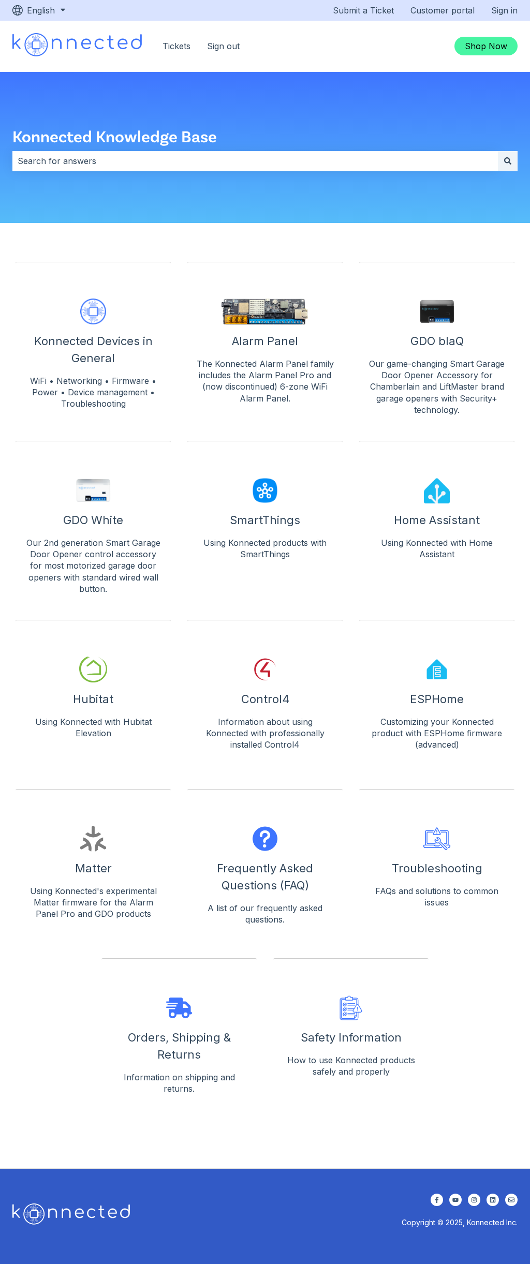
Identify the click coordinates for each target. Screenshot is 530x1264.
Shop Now (486, 46)
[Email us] (511, 1200)
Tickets (176, 46)
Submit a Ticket (363, 10)
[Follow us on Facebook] (437, 1200)
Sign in (504, 10)
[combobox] (255, 161)
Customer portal (442, 10)
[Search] (508, 161)
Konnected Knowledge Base (114, 136)
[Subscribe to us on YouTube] (455, 1200)
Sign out (223, 46)
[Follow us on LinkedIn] (493, 1200)
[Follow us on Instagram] (474, 1200)
